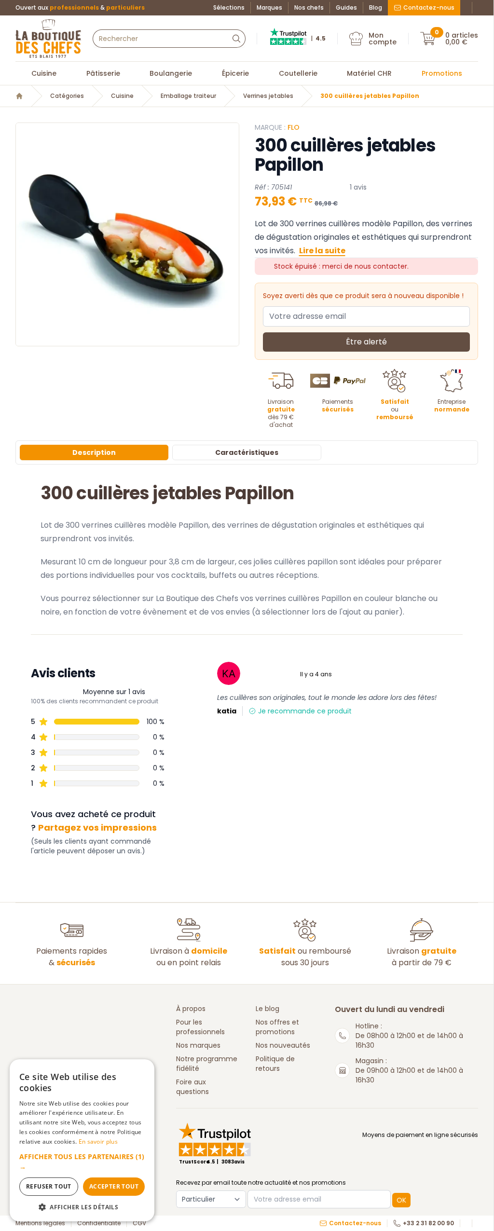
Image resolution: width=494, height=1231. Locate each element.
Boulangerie (171, 73)
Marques (269, 8)
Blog (375, 8)
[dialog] (82, 1140)
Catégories (67, 96)
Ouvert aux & (80, 8)
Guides (346, 8)
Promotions (442, 73)
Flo (294, 127)
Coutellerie (298, 73)
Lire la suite (322, 250)
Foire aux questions (192, 1086)
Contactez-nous (428, 7)
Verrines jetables (268, 96)
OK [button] (401, 1200)
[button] (82, 1161)
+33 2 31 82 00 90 (428, 1223)
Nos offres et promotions (277, 1027)
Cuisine (43, 73)
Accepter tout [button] (113, 1186)
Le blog (267, 1008)
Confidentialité (99, 1223)
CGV (139, 1223)
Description (94, 452)
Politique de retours (275, 1063)
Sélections (229, 8)
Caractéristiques (246, 452)
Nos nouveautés (283, 1045)
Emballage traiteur (188, 96)
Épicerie (235, 73)
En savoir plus (98, 1141)
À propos (191, 1008)
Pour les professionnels (200, 1027)
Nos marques (198, 1045)
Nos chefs (309, 8)
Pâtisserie (103, 73)
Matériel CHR (369, 73)
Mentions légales (40, 1223)
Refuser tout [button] (48, 1186)
